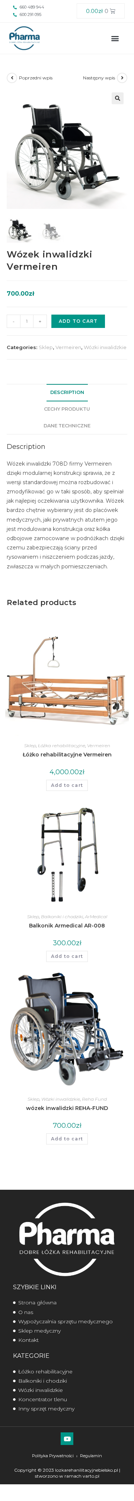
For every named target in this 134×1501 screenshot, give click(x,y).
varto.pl (91, 1476)
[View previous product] (12, 78)
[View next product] (122, 78)
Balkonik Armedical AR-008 (67, 925)
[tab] (67, 392)
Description (67, 392)
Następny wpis (99, 78)
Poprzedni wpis (35, 78)
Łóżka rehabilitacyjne (61, 745)
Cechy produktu (67, 409)
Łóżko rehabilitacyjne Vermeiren (67, 754)
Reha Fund (94, 1099)
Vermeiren (68, 347)
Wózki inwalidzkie (105, 347)
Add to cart (78, 321)
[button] (115, 38)
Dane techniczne (67, 425)
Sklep (46, 347)
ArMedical (96, 916)
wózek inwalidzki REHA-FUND (67, 1108)
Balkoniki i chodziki (62, 916)
